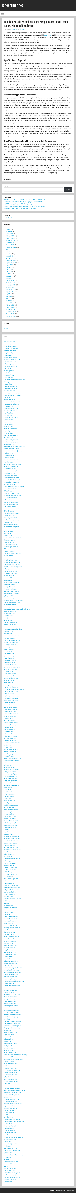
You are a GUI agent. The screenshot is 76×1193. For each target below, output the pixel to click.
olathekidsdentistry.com (11, 560)
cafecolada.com (8, 671)
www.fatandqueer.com (10, 990)
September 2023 (11, 289)
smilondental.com (9, 575)
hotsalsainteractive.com (11, 357)
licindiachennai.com (10, 350)
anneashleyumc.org (9, 992)
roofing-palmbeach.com (11, 502)
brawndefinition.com (10, 711)
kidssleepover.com (9, 382)
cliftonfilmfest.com (9, 511)
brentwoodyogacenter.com (12, 1023)
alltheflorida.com (9, 1112)
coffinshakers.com (9, 767)
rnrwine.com (7, 1146)
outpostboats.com (9, 653)
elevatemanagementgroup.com (13, 1137)
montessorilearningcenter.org (13, 1104)
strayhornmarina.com (10, 707)
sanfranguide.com (9, 680)
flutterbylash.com (9, 1128)
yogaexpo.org (8, 633)
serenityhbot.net (9, 959)
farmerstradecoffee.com (11, 939)
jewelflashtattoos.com (10, 411)
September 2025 (11, 247)
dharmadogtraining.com (11, 1161)
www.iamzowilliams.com (11, 1057)
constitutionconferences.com (12, 899)
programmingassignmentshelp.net (14, 379)
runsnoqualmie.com (10, 1001)
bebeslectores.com (9, 473)
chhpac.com (7, 1159)
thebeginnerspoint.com (11, 676)
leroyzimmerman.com (10, 1139)
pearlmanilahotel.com (10, 422)
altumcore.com (8, 910)
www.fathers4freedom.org (11, 970)
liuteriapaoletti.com (9, 834)
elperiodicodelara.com (10, 346)
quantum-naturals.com (10, 1101)
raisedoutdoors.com (9, 515)
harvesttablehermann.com (11, 482)
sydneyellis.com (8, 596)
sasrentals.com (8, 580)
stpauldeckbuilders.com (11, 997)
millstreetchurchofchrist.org (12, 1119)
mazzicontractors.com (10, 1068)
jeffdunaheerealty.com (10, 977)
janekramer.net (12, 5)
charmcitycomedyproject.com (13, 758)
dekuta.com (7, 1041)
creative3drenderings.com (11, 936)
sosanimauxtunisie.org (10, 428)
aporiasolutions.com (10, 921)
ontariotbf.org (8, 397)
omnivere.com (8, 368)
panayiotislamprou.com (11, 440)
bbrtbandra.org (8, 415)
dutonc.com (7, 798)
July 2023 (8, 294)
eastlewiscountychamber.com (12, 696)
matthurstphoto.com (10, 1110)
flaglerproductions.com (11, 709)
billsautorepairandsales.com (12, 1099)
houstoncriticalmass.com (11, 687)
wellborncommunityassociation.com (14, 446)
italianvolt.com (8, 535)
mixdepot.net (8, 1046)
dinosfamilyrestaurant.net (11, 477)
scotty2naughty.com (10, 754)
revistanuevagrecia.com (11, 749)
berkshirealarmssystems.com (12, 538)
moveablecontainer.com (11, 460)
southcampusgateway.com (12, 442)
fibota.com (7, 1083)
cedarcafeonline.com (10, 362)
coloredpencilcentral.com (11, 509)
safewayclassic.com (9, 391)
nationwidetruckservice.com (12, 858)
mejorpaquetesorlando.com (12, 564)
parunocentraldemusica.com (12, 1088)
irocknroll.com (8, 522)
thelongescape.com (9, 801)
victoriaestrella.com (9, 865)
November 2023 (11, 285)
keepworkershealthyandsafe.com (13, 402)
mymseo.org (7, 1157)
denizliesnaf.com (9, 896)
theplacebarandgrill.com (11, 879)
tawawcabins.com (9, 529)
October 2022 (10, 314)
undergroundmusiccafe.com (12, 1177)
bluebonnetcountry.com (11, 417)
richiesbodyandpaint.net (11, 348)
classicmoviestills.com (10, 669)
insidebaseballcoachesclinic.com (13, 1115)
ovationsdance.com (9, 613)
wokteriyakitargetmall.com (11, 591)
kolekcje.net (7, 618)
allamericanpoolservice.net (12, 602)
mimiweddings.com (9, 1170)
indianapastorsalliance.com (12, 887)
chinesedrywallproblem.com (12, 838)
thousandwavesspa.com (11, 867)
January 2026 (10, 238)
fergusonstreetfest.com (11, 1106)
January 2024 (10, 280)
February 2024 (10, 278)
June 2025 (9, 254)
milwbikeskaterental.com (11, 823)
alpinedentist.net (9, 433)
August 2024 (9, 265)
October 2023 (10, 287)
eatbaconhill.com (9, 377)
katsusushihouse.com (10, 738)
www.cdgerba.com (9, 1086)
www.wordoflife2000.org (11, 524)
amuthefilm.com (9, 727)
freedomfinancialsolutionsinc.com (14, 981)
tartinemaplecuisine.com (11, 785)
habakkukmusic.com (10, 954)
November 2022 (11, 312)
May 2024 (9, 271)
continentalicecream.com (11, 714)
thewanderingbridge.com (11, 774)
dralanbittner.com (9, 542)
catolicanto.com (8, 620)
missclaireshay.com (9, 342)
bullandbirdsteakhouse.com (12, 1012)
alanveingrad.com (9, 814)
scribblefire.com (8, 631)
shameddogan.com (9, 932)
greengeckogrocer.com (10, 587)
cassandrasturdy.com (10, 665)
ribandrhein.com (9, 616)
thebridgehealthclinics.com (12, 928)
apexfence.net (8, 1182)
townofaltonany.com (10, 827)
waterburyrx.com (9, 881)
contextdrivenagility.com (11, 763)
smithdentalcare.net (10, 1175)
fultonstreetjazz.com (10, 455)
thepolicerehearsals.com (11, 691)
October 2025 (10, 245)
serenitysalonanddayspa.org (12, 359)
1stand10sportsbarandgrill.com (13, 567)
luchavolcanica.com (9, 854)
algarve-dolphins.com (10, 812)
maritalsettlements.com (11, 821)
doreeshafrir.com (9, 756)
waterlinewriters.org (9, 930)
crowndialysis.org (9, 598)
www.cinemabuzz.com (10, 1043)
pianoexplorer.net (9, 1061)
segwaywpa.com (8, 923)
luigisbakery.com (9, 1034)
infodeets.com (8, 355)
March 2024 (9, 276)
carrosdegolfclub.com (10, 484)
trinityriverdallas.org (10, 625)
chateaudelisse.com (9, 444)
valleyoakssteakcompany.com (12, 890)
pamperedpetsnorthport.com (12, 553)
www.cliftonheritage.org (11, 1017)
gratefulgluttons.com (10, 660)
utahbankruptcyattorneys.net (12, 520)
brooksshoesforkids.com (11, 916)
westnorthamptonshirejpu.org (13, 451)
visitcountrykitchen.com (11, 809)
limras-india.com (9, 344)
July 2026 (8, 229)
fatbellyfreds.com (9, 1077)
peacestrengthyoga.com (11, 979)
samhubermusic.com (10, 1179)
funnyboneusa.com (9, 845)
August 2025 (9, 249)
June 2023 (9, 296)
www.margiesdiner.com (11, 1005)
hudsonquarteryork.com (11, 1081)
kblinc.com (7, 549)
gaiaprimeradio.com (10, 794)
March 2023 (9, 303)
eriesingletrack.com (9, 551)
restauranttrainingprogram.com (13, 600)
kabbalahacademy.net (10, 573)
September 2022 (11, 316)
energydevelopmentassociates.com (14, 486)
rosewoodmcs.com (9, 1048)
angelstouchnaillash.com (11, 571)
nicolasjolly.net (8, 731)
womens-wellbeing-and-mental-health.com (17, 609)
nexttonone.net (8, 956)
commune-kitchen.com (11, 725)
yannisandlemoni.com (10, 544)
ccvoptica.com (8, 1030)
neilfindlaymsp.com (9, 872)
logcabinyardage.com (10, 941)
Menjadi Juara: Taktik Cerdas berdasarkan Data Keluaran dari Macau (24, 199)
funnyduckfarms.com (10, 1132)
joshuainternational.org (11, 961)
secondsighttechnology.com (12, 582)
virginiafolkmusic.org (10, 611)
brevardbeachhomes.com (11, 493)
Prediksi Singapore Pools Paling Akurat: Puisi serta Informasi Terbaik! (24, 206)
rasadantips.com (9, 371)
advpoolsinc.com (9, 883)
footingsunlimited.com (10, 999)
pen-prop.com (8, 965)
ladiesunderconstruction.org (12, 471)
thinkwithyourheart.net (10, 518)
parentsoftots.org (9, 934)
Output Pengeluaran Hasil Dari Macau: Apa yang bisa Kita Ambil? (23, 202)
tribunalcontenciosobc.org (11, 698)
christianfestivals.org (10, 807)
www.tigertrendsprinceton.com (13, 968)
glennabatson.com (9, 705)
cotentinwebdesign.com (11, 466)
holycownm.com (8, 856)
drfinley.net (7, 1141)
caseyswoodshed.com (10, 892)
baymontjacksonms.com (11, 825)
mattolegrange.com (9, 803)
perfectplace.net (9, 627)
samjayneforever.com (10, 1108)
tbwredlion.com (8, 1097)
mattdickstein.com (9, 948)
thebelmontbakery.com (11, 388)
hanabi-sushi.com (9, 1037)
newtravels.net (8, 384)
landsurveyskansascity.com (12, 994)
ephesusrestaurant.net (10, 1072)
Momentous (70, 1190)
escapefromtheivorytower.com (13, 495)
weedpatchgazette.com (11, 547)
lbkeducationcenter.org (11, 622)
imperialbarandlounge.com (12, 513)
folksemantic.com (9, 531)
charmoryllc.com (8, 682)
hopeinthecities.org (9, 658)
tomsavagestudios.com (10, 607)
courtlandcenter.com (10, 870)
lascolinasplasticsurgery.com (12, 1014)
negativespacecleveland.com (12, 832)
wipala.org (7, 647)
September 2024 (11, 263)
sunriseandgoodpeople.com (12, 836)
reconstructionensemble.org (12, 850)
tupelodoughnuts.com (10, 558)
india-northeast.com (10, 500)
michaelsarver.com (9, 584)
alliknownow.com (9, 694)
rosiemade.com (8, 555)
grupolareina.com (9, 462)
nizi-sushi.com (8, 789)
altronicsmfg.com (9, 375)
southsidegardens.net (10, 1063)
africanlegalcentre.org (10, 736)
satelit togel (47, 35)
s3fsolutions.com (9, 491)
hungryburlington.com (10, 780)
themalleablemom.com (10, 776)
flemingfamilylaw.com (10, 1144)
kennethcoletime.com (10, 778)
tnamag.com (7, 914)
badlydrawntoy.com (9, 950)
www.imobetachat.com (10, 945)
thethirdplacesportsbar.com (12, 1070)
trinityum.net (8, 1066)
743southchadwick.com (11, 498)
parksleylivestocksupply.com (12, 640)
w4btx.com (7, 569)
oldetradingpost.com (10, 469)
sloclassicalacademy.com (11, 700)
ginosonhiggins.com (10, 816)
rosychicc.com (8, 651)
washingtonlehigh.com (10, 1032)
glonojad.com (8, 747)
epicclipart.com (8, 420)
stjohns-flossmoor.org (10, 843)
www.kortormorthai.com (11, 988)
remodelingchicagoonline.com (13, 1021)
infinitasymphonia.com (11, 734)
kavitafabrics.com (9, 852)
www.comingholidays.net (11, 678)
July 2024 (8, 267)
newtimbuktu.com (9, 373)
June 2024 (9, 269)
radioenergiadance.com (11, 435)
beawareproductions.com (11, 760)
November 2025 (11, 243)
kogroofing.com (8, 431)
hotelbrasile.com (8, 453)
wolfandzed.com (8, 1039)
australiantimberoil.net (10, 475)
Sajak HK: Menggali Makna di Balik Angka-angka (18, 204)
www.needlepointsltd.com (11, 1010)
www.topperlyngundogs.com (12, 972)
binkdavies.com (8, 718)
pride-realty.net (8, 1124)
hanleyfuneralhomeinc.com (12, 562)
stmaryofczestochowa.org (11, 769)
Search (6, 187)
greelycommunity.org (10, 740)
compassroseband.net (10, 907)
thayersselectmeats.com (11, 919)
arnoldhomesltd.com (10, 506)
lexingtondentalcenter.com (12, 593)
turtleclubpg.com (9, 861)
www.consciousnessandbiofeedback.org (15, 1055)
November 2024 (11, 260)
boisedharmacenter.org (11, 642)
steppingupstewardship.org (12, 1028)
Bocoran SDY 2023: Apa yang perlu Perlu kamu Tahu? (20, 208)
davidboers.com (8, 943)
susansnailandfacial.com (11, 963)
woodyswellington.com (10, 1075)
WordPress (60, 1190)
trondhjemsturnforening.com (12, 1092)
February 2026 (10, 236)
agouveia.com (8, 1153)
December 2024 (10, 258)
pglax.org (6, 829)
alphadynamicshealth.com (11, 1126)
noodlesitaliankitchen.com (11, 404)
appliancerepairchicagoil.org (12, 395)
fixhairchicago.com (9, 894)
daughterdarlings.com (10, 353)
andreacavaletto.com (10, 638)
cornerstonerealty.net (10, 1052)
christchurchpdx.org (9, 720)
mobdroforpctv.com (9, 662)
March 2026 (9, 234)
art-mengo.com (8, 792)
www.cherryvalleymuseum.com (13, 464)
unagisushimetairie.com (11, 408)
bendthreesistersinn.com (11, 841)
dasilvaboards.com (9, 702)
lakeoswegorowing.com (11, 1148)
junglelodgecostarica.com (11, 805)
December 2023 (11, 283)
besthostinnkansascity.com (12, 1173)
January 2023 (10, 307)
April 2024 (9, 274)
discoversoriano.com (10, 674)
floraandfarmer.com (10, 489)
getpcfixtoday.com (9, 413)
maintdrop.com (8, 424)
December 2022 (10, 309)
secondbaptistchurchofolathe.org (13, 1155)
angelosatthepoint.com (11, 885)
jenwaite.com (8, 1135)
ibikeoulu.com (8, 765)
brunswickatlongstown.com (12, 783)
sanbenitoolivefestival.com (12, 667)
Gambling (8, 179)
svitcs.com (7, 903)
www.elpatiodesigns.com (11, 1079)
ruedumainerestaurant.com (12, 743)
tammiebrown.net (9, 796)
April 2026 (9, 231)
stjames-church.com (10, 752)
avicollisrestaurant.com (10, 874)
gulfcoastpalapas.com (10, 925)
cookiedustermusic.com (11, 847)
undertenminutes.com (10, 366)
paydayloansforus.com (10, 386)
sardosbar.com (8, 533)
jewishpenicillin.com (10, 604)
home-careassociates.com (11, 636)
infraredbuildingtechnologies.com (14, 480)
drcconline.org (8, 876)
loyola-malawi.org (9, 649)
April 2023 (9, 300)
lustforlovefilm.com (9, 729)
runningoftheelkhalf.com (11, 974)
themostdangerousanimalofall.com (14, 689)
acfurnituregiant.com (10, 364)
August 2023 (9, 292)
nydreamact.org (8, 406)
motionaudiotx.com (9, 1164)
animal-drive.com (9, 912)
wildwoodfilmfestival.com (11, 448)
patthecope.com (9, 901)
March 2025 (9, 256)
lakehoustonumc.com (10, 952)
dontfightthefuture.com (11, 504)
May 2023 (9, 298)
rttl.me (6, 1166)
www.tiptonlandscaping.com (12, 1026)
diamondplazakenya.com (11, 1095)
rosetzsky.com (8, 745)
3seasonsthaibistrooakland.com (13, 629)
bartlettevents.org (9, 457)
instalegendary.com (9, 399)
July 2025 (8, 251)
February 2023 (10, 305)
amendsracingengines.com (12, 985)
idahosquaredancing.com (11, 526)
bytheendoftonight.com (11, 656)
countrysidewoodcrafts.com (12, 393)
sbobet (6, 328)
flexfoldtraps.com (9, 983)
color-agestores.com (10, 645)
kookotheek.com (8, 437)
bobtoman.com (8, 426)
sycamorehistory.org (10, 1050)
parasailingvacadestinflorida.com (14, 1121)
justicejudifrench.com (10, 772)
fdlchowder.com (8, 1008)
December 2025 (10, 240)
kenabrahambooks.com (11, 723)
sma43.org (7, 1019)
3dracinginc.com (9, 685)
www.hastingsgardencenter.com (13, 1059)
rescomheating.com (10, 1168)
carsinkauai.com (8, 1117)
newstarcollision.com (10, 578)
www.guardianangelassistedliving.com (15, 1090)
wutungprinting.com (10, 818)
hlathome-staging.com (10, 589)
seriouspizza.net (8, 905)
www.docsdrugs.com (10, 1003)
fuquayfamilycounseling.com (12, 1150)
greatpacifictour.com (10, 863)
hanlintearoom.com (9, 1130)
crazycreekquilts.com (10, 716)
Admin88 (22, 29)
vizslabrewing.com (9, 540)
